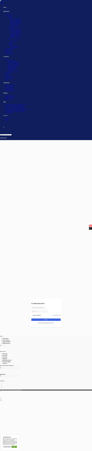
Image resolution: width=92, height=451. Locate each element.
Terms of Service (6, 339)
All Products (5, 353)
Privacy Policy (5, 338)
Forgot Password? (57, 315)
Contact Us (5, 363)
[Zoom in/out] (0, 445)
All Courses (5, 356)
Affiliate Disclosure (6, 343)
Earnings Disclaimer (6, 341)
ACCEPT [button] (14, 446)
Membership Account (7, 360)
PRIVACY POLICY (7, 446)
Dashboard (5, 358)
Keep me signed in (37, 315)
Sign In (46, 319)
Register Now (51, 322)
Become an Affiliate (6, 361)
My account (5, 355)
